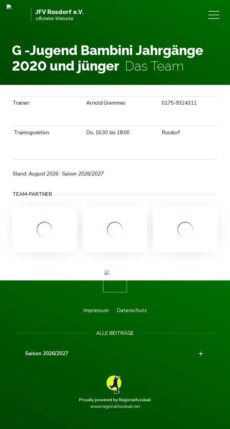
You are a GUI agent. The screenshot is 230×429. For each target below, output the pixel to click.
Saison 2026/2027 (46, 353)
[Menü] (214, 15)
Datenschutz (132, 310)
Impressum (96, 310)
